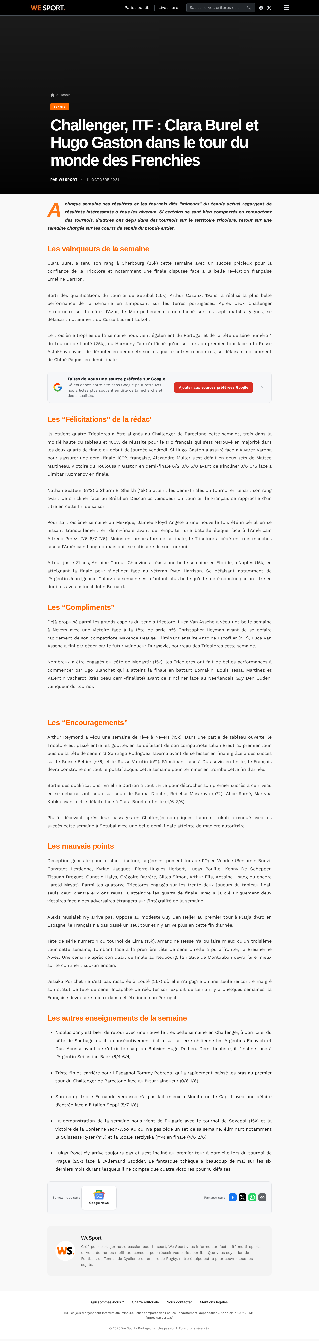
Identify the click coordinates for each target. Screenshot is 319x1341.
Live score (168, 7)
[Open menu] (286, 7)
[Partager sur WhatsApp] (252, 1197)
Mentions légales (214, 1302)
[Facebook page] (261, 8)
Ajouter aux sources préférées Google (213, 387)
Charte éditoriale (145, 1302)
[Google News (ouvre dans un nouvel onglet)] (99, 1198)
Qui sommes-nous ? (107, 1302)
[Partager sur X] (242, 1197)
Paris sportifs (137, 7)
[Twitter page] (269, 8)
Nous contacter (179, 1302)
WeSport (91, 1238)
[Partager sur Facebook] (233, 1197)
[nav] (52, 95)
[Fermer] (262, 387)
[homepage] (47, 7)
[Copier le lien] (262, 1197)
